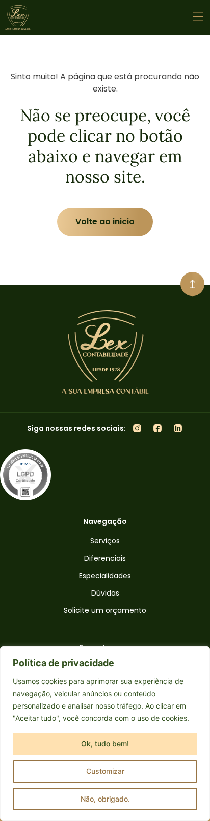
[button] (198, 18)
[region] (105, 733)
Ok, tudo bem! (105, 743)
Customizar (105, 771)
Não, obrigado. (105, 798)
